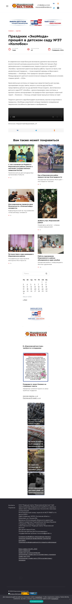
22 (42, 289)
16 (46, 286)
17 (23, 289)
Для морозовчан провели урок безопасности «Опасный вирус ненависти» (20, 206)
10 (23, 286)
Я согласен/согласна (36, 601)
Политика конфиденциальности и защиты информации (37, 542)
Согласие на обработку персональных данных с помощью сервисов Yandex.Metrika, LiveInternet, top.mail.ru (35, 538)
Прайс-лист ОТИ (24, 556)
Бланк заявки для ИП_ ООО (28, 549)
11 (27, 286)
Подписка (11, 507)
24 (24, 291)
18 (27, 289)
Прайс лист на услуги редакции (29, 552)
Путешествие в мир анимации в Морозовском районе (20, 255)
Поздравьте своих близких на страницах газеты (34, 385)
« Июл (25, 300)
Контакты (11, 505)
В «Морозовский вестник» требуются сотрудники (33, 347)
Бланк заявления (24, 551)
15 (42, 286)
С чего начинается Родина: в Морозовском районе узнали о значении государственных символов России (20, 167)
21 (38, 289)
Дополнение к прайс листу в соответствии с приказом (37, 554)
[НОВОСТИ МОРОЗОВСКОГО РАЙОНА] (35, 381)
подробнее (38, 597)
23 (46, 289)
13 (35, 286)
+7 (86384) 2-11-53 (43, 5)
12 (31, 286)
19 (31, 289)
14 (38, 286)
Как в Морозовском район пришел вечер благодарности (50, 176)
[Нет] (70, 599)
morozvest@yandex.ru (43, 7)
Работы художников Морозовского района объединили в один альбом (49, 258)
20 (35, 289)
